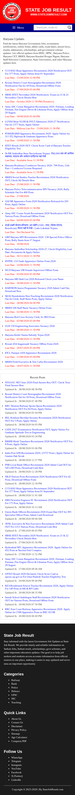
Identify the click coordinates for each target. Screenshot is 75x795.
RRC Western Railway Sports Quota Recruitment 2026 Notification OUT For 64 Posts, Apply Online (33, 407)
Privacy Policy (19, 729)
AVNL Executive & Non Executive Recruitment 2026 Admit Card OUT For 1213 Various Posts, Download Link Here (39, 525)
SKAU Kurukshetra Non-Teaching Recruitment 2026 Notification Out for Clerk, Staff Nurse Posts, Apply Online (39, 298)
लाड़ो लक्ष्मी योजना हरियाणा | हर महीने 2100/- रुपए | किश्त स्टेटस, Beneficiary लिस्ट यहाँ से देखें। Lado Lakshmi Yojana (33, 227)
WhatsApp (16, 757)
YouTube (16, 768)
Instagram (16, 765)
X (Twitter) (16, 776)
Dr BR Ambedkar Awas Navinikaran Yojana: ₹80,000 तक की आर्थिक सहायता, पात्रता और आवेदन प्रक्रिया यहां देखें (39, 155)
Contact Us (17, 722)
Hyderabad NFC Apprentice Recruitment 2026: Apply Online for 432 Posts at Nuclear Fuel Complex (38, 549)
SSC (13, 698)
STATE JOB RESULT (48, 10)
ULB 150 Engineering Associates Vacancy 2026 (30, 326)
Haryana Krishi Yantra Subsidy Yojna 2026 (27, 335)
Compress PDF (19, 741)
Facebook (16, 772)
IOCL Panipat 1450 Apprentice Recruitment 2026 (31, 352)
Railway (15, 680)
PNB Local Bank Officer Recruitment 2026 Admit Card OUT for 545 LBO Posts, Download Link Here (38, 466)
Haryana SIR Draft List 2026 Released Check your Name (34, 279)
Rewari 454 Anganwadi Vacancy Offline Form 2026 (31, 343)
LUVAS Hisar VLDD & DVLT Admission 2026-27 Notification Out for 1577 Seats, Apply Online (37, 123)
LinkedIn (16, 779)
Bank (14, 683)
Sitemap (15, 733)
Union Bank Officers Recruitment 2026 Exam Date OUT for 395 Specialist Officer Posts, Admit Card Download (38, 513)
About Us (16, 718)
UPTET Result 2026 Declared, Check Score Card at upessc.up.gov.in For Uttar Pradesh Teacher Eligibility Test (35, 575)
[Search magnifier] (69, 27)
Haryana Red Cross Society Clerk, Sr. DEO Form (30, 317)
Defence (15, 691)
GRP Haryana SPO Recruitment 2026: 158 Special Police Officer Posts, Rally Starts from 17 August (38, 239)
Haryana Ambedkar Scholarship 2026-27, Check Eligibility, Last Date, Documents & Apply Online (38, 251)
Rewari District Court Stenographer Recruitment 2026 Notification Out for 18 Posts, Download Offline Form (33, 84)
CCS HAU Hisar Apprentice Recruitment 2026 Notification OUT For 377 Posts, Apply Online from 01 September (38, 72)
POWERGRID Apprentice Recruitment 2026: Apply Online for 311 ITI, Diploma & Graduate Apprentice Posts (37, 135)
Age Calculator (19, 737)
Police (14, 687)
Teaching (16, 702)
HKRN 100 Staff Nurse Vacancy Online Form (28, 307)
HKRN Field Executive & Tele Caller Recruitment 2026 (34, 361)
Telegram (16, 761)
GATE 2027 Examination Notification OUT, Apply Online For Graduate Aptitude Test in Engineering (37, 431)
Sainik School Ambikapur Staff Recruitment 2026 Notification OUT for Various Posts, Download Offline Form (37, 599)
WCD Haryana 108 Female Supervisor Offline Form (31, 270)
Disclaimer (16, 726)
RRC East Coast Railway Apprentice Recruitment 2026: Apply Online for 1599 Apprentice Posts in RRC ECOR (37, 611)
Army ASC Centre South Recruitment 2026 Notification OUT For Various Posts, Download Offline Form (38, 215)
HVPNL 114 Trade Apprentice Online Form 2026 (30, 261)
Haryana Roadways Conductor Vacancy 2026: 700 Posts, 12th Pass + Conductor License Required (37, 167)
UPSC (14, 695)
